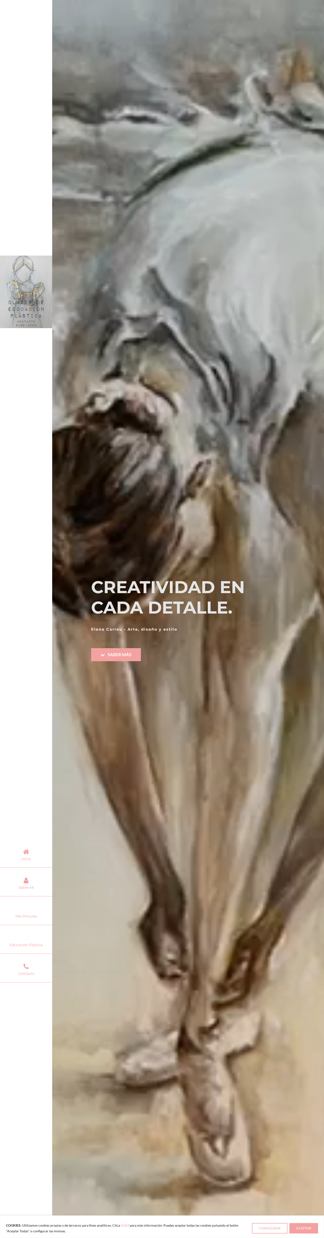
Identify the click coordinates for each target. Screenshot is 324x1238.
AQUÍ (125, 1225)
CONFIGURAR (270, 1228)
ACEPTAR (303, 1228)
